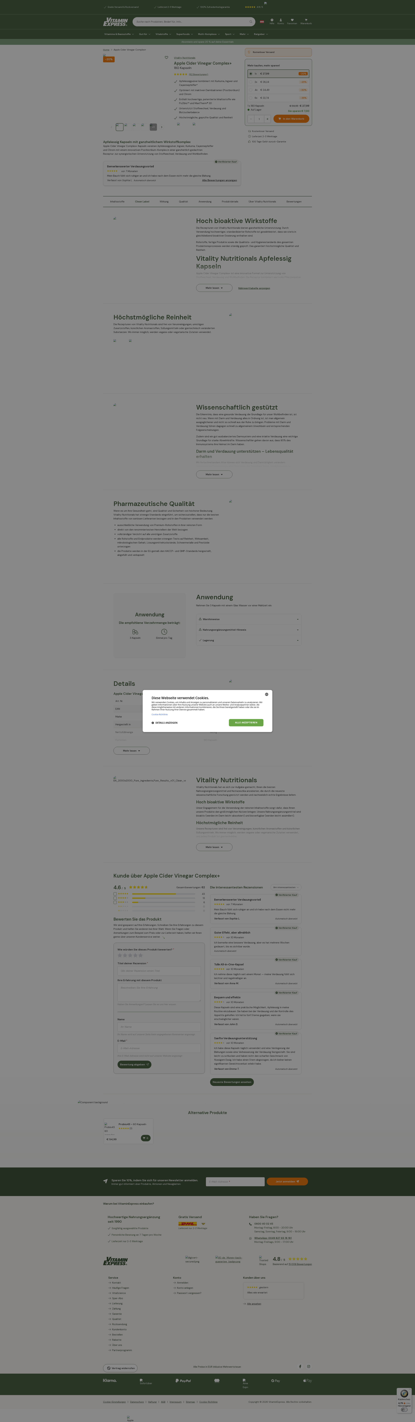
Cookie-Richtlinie (160, 714)
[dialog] (207, 711)
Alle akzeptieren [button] (246, 722)
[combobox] (266, 694)
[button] (165, 722)
